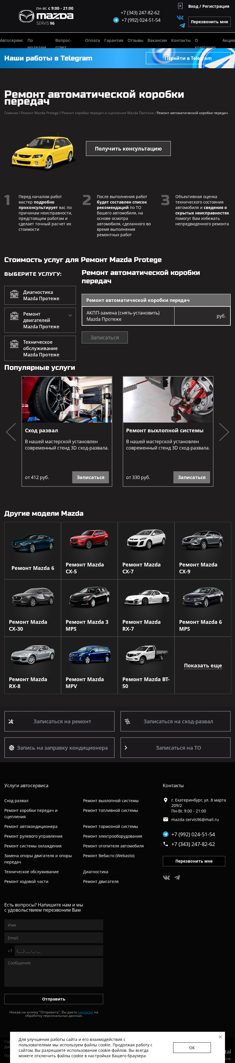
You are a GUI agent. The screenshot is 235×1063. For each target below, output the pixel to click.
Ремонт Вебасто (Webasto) (108, 855)
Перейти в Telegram (188, 58)
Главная (12, 112)
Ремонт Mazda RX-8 (28, 682)
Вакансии (157, 40)
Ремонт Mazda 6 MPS (200, 625)
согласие (85, 1012)
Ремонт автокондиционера (31, 826)
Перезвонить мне (209, 21)
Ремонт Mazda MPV (85, 682)
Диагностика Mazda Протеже (41, 295)
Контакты (181, 40)
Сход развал (41, 430)
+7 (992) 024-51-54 (193, 834)
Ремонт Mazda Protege (41, 112)
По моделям (37, 44)
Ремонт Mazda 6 (32, 567)
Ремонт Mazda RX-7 (141, 625)
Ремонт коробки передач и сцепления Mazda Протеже (109, 112)
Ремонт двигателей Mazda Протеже (41, 320)
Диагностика (95, 871)
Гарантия (113, 40)
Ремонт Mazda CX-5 (85, 568)
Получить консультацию (128, 148)
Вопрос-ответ (63, 44)
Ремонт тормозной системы (110, 826)
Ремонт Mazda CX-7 (141, 568)
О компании (205, 44)
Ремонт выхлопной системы (164, 430)
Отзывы (135, 40)
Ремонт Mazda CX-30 (28, 625)
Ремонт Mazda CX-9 (198, 568)
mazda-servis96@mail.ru (195, 819)
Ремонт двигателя (101, 881)
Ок (192, 1047)
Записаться (105, 337)
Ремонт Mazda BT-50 (146, 682)
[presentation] (11, 433)
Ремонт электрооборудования (112, 836)
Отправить (53, 999)
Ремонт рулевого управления (33, 836)
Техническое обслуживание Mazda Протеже (41, 348)
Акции (228, 40)
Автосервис (11, 40)
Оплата (92, 40)
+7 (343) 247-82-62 (140, 12)
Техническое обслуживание (31, 871)
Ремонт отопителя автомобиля (113, 846)
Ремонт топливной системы (110, 810)
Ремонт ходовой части (26, 881)
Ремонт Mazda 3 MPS (87, 625)
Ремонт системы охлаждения (33, 846)
